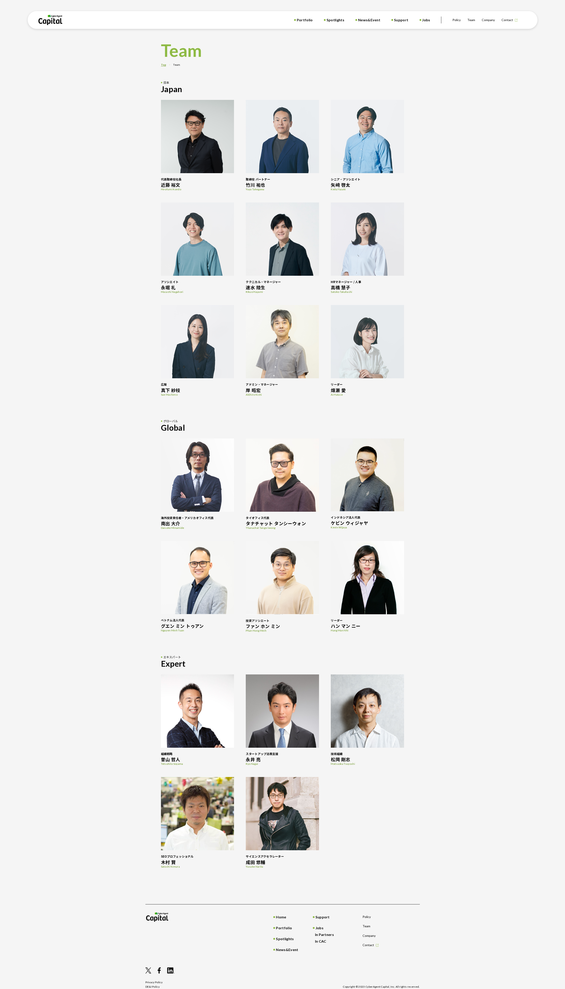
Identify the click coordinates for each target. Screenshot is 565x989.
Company (488, 20)
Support (401, 20)
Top (163, 64)
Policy (456, 20)
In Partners (324, 934)
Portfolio (305, 20)
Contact (507, 20)
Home (281, 917)
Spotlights (335, 20)
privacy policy (154, 982)
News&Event (369, 20)
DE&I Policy (152, 986)
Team (471, 20)
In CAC (320, 941)
